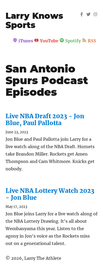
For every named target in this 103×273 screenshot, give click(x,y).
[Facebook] (81, 14)
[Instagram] (95, 14)
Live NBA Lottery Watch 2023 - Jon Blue (50, 194)
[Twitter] (88, 14)
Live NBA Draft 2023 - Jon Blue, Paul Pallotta (45, 119)
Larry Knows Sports (34, 20)
